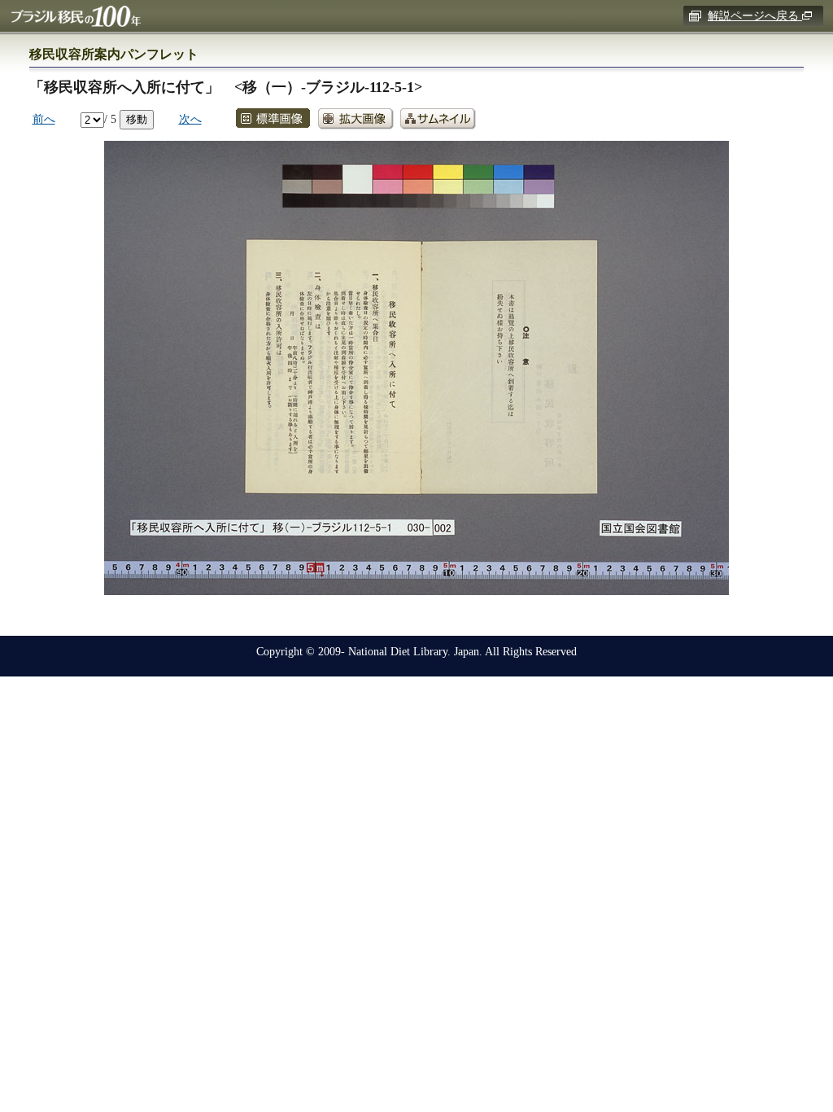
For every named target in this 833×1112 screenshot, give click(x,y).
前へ (44, 118)
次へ (190, 118)
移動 (136, 119)
